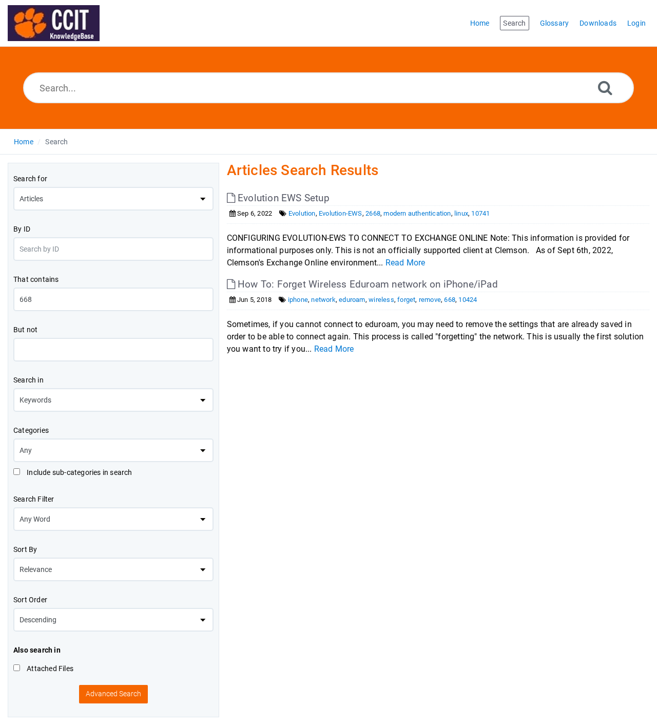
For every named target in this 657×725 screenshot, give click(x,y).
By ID (21, 229)
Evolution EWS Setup (282, 198)
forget (406, 299)
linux (461, 213)
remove (430, 299)
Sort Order (30, 600)
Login (636, 23)
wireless (381, 299)
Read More (405, 263)
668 (449, 299)
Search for (30, 179)
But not (25, 330)
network (323, 299)
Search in (28, 380)
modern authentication (417, 213)
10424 (467, 299)
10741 (480, 213)
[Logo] (54, 23)
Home (23, 142)
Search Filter (33, 499)
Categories (31, 430)
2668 (372, 213)
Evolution (302, 213)
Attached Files (49, 668)
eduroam (352, 299)
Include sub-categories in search (78, 472)
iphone (298, 299)
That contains (36, 279)
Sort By (25, 549)
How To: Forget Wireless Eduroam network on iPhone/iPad (366, 284)
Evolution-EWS (340, 213)
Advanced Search (113, 694)
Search (56, 142)
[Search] (605, 87)
